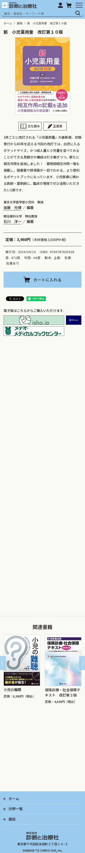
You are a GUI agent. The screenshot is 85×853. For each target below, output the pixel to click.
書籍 (19, 23)
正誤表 (57, 126)
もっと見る (44, 463)
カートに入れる (48, 279)
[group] (29, 670)
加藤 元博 (12, 207)
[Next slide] (82, 663)
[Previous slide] (3, 663)
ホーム (8, 23)
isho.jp (34, 320)
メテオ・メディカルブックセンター (34, 331)
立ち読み (34, 126)
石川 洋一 (12, 221)
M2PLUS (73, 320)
